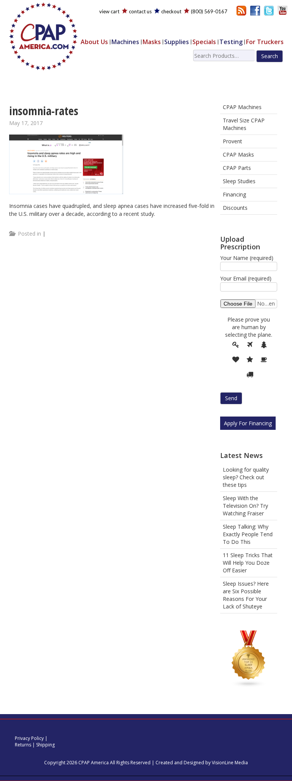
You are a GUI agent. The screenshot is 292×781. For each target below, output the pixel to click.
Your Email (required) (245, 278)
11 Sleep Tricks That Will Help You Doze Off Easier (248, 562)
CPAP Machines (242, 107)
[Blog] (241, 10)
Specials (204, 42)
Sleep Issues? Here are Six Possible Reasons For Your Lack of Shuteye (246, 595)
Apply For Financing (248, 423)
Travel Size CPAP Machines (244, 124)
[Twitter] (269, 10)
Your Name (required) (246, 257)
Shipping (45, 744)
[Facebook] (255, 10)
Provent (232, 141)
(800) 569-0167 (209, 11)
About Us (94, 42)
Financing (234, 194)
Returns (23, 744)
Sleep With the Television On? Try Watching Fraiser (245, 505)
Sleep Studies (239, 181)
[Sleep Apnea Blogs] (248, 660)
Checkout (171, 11)
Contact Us (140, 11)
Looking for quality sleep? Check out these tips (246, 477)
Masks (152, 42)
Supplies (176, 42)
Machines (125, 42)
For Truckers (265, 42)
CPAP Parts (237, 167)
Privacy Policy (29, 738)
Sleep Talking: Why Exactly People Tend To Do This (248, 534)
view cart (109, 11)
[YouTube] (282, 10)
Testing (231, 42)
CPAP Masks (238, 154)
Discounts (235, 207)
